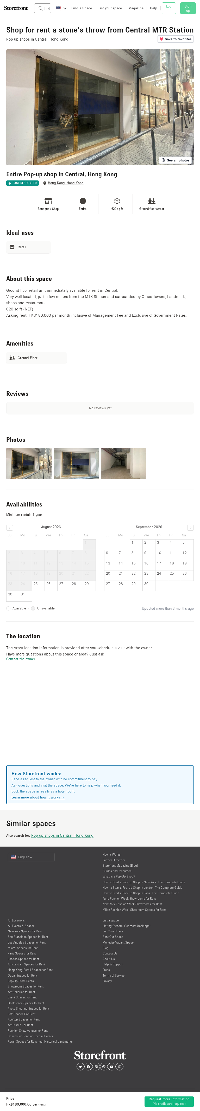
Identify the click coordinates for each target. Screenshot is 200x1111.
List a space (111, 920)
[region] (100, 719)
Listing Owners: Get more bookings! (127, 925)
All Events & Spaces (21, 925)
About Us (109, 958)
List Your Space (113, 931)
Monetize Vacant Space (118, 942)
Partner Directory (114, 860)
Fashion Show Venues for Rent (28, 1030)
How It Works (112, 854)
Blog (106, 948)
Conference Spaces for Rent (26, 1003)
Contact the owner (20, 659)
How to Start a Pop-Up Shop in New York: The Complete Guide (144, 882)
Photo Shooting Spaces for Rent (28, 1008)
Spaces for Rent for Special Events (30, 1036)
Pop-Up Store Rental (21, 981)
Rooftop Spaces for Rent (24, 1019)
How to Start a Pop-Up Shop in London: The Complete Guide (142, 887)
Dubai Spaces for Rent (22, 975)
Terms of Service (113, 975)
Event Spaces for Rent (22, 997)
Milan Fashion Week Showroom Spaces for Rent (134, 909)
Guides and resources (117, 871)
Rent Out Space (113, 936)
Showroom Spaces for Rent (25, 986)
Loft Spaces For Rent (21, 1014)
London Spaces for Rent (23, 958)
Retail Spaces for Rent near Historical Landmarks (40, 1041)
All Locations (16, 920)
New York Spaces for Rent (25, 931)
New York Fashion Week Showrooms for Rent (132, 904)
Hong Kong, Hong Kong (66, 183)
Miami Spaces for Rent (23, 948)
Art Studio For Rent (20, 1024)
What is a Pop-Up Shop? (119, 876)
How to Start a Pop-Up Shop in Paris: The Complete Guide (141, 893)
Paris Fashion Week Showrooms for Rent (129, 898)
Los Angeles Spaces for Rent (27, 942)
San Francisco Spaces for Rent (28, 936)
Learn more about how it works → (38, 797)
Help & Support (113, 964)
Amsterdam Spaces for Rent (26, 964)
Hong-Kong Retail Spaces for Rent (30, 969)
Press (106, 969)
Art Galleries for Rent (21, 991)
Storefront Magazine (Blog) (120, 865)
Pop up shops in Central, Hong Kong (62, 835)
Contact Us (110, 953)
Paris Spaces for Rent (22, 953)
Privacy (107, 981)
